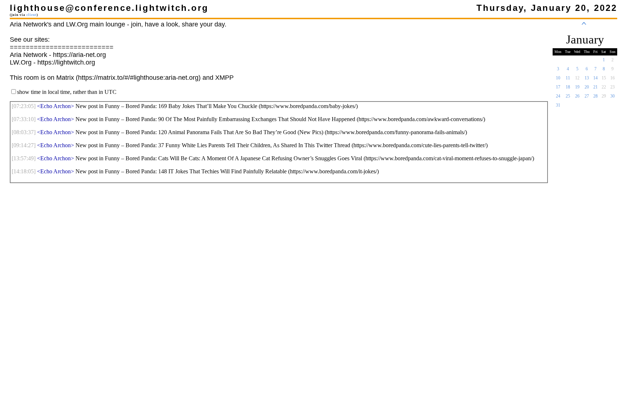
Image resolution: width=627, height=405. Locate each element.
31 (558, 105)
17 (558, 87)
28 (595, 96)
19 (577, 87)
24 (558, 96)
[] (24, 106)
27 (587, 96)
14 (595, 77)
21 (595, 87)
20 (587, 87)
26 (577, 96)
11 (568, 77)
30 (612, 96)
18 (568, 87)
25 (568, 96)
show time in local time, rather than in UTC (66, 92)
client (31, 15)
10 (558, 77)
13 (587, 77)
